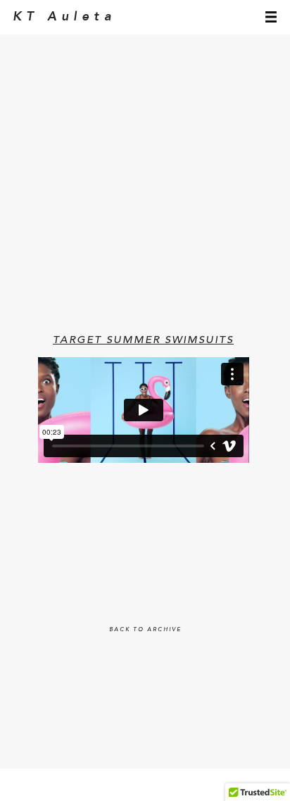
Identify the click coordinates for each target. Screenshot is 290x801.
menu (271, 17)
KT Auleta (64, 17)
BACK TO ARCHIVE (145, 630)
